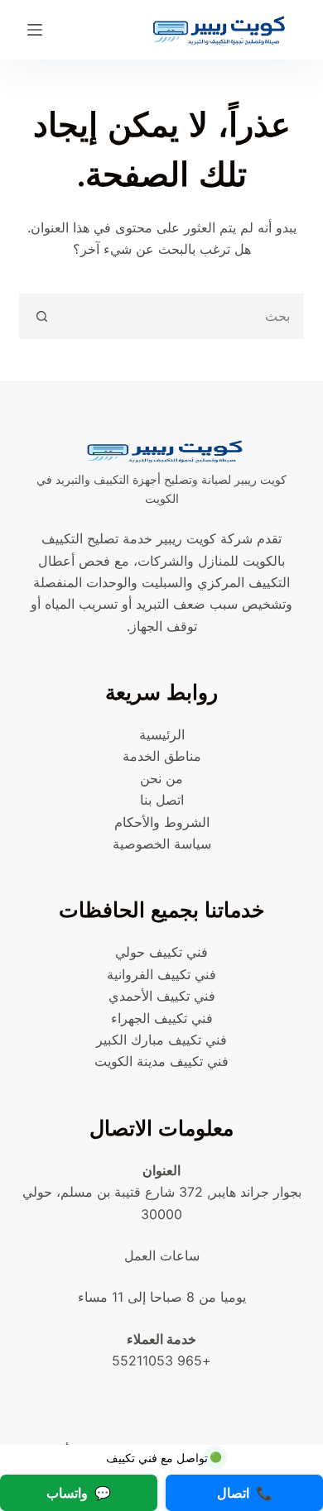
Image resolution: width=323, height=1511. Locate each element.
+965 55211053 (161, 1360)
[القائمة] (34, 29)
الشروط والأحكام (162, 822)
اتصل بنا (162, 799)
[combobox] (182, 316)
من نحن (161, 778)
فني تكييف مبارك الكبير (161, 1039)
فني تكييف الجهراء (162, 1018)
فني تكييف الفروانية (161, 974)
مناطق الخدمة (162, 756)
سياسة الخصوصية (162, 843)
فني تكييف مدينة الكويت (161, 1061)
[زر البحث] (42, 316)
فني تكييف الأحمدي (161, 995)
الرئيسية (162, 734)
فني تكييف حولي (161, 952)
